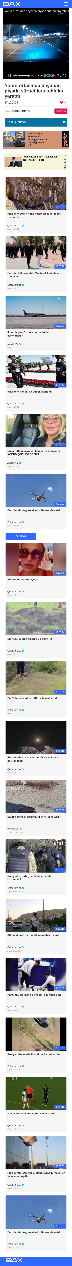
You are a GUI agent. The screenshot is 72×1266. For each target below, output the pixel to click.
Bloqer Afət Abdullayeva (22, 579)
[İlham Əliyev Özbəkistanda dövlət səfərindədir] (36, 312)
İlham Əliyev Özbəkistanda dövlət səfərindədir (28, 334)
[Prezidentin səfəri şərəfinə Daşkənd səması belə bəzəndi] (36, 737)
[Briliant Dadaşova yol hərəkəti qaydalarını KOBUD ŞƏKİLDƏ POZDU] (36, 430)
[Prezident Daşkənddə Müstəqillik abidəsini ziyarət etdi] (36, 193)
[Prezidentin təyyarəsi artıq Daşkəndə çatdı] (36, 490)
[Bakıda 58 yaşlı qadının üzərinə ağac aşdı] (36, 796)
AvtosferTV (13, 344)
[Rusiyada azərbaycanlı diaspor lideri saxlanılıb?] (36, 855)
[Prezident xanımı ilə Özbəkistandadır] (36, 371)
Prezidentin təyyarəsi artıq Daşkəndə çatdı (34, 510)
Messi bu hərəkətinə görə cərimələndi (31, 1113)
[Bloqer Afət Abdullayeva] (36, 559)
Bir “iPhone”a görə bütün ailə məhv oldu (33, 698)
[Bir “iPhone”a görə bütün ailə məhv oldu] (36, 677)
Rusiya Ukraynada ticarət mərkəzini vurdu (33, 1054)
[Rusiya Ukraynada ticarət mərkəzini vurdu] (36, 1033)
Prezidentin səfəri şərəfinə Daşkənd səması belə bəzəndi (34, 759)
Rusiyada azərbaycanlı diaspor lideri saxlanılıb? (30, 878)
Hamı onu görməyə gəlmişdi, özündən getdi (34, 994)
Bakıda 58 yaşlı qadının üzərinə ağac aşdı (33, 816)
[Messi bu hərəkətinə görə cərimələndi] (36, 1093)
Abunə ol (61, 111)
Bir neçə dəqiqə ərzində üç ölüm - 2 (29, 638)
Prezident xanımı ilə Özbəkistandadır (30, 391)
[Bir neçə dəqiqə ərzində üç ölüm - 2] (36, 618)
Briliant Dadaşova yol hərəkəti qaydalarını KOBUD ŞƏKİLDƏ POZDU (33, 452)
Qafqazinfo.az (14, 225)
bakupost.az (13, 828)
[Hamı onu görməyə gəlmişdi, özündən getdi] (36, 974)
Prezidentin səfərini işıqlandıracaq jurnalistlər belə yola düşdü (36, 1174)
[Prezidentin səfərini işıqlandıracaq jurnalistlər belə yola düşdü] (36, 1152)
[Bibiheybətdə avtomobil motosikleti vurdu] (36, 915)
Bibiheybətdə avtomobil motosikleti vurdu (33, 935)
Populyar (21, 536)
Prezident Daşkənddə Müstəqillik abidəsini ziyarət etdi (34, 215)
